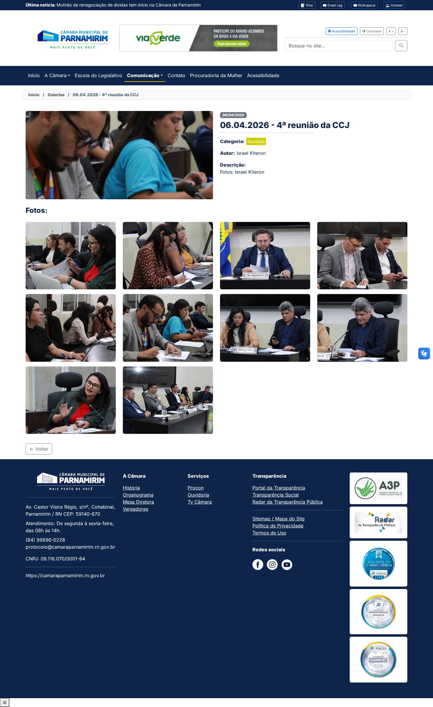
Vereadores (135, 509)
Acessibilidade (343, 31)
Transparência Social (275, 495)
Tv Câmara (200, 502)
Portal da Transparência (278, 488)
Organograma (138, 495)
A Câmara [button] (55, 75)
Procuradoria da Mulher (216, 75)
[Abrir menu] (4, 702)
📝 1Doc (307, 5)
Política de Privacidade (277, 526)
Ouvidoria (198, 495)
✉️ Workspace (364, 5)
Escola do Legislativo (98, 75)
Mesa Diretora (138, 502)
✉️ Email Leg (332, 5)
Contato (176, 75)
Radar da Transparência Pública (287, 502)
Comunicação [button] (143, 75)
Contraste (373, 31)
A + (391, 31)
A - (403, 31)
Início (34, 75)
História (131, 488)
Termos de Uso (269, 533)
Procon (196, 488)
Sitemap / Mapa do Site (278, 519)
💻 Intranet (394, 5)
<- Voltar (38, 449)
